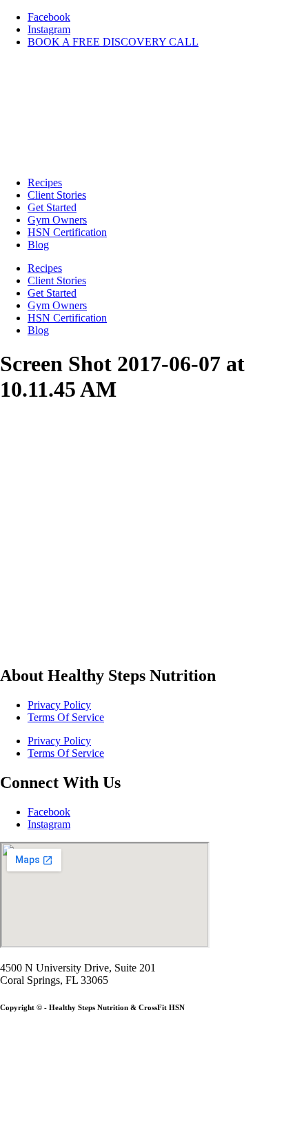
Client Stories (57, 195)
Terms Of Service (66, 717)
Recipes (45, 182)
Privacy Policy (59, 705)
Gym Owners (57, 220)
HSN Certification (67, 232)
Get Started (52, 207)
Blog (38, 244)
